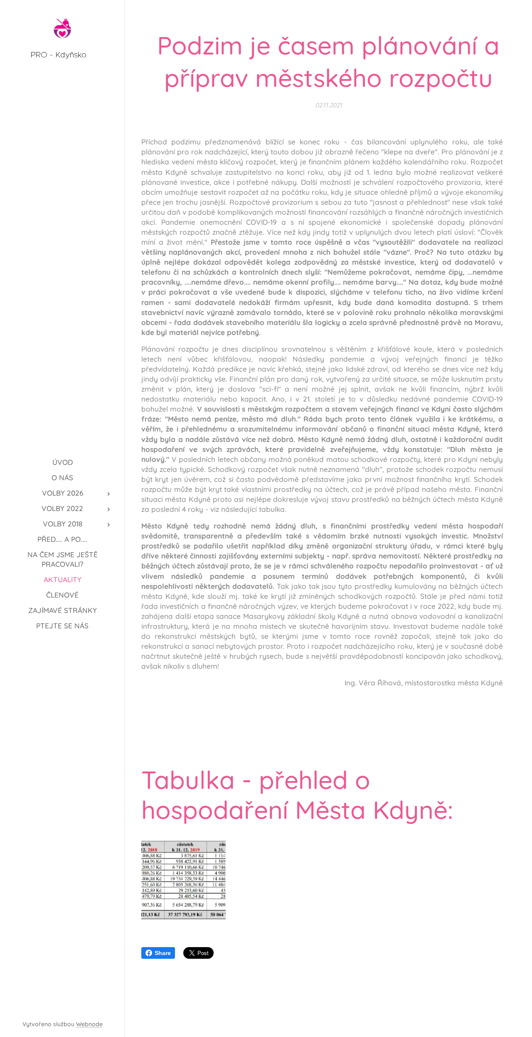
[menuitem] (62, 462)
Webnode (89, 1024)
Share (163, 953)
